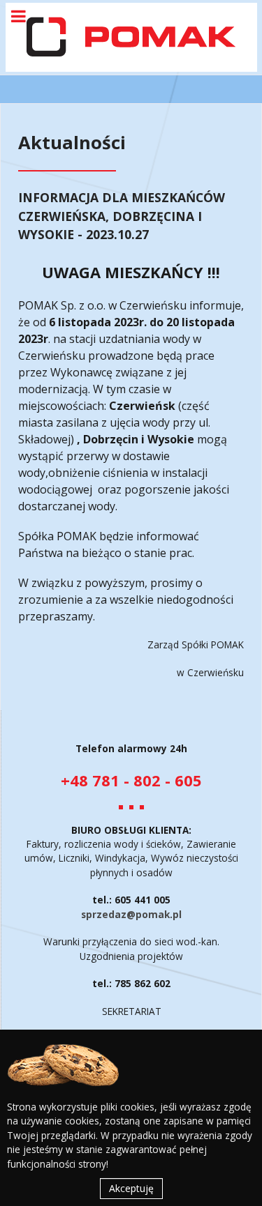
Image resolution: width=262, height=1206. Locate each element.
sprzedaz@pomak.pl (131, 914)
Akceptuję (131, 1188)
